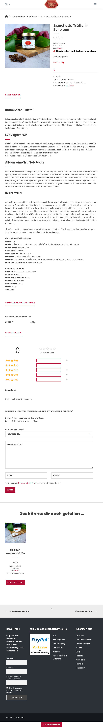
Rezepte (79, 655)
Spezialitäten (18, 16)
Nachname (10, 667)
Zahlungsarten (59, 639)
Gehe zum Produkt (15, 583)
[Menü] (92, 4)
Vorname (9, 658)
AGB (54, 635)
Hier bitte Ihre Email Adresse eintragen (13, 677)
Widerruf (56, 651)
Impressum (81, 667)
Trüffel (33, 16)
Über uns (80, 635)
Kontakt (79, 663)
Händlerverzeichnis (84, 639)
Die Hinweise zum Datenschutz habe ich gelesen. (14, 690)
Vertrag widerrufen (51, 724)
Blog (78, 651)
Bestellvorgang (59, 643)
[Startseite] (51, 4)
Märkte (79, 647)
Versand (59, 48)
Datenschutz (58, 647)
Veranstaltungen (83, 643)
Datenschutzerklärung (27, 483)
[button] (54, 70)
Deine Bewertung (14, 429)
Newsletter (80, 659)
